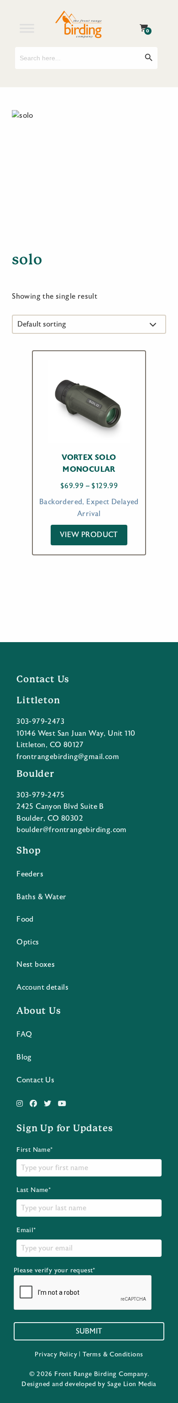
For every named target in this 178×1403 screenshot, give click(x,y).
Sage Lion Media (132, 1384)
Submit (89, 1331)
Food (25, 919)
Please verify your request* (54, 1270)
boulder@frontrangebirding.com (71, 830)
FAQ (24, 1034)
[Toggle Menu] (27, 28)
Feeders (29, 874)
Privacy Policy (56, 1354)
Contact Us (35, 1080)
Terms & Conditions (113, 1354)
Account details (42, 987)
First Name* (34, 1150)
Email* (26, 1230)
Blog (24, 1057)
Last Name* (33, 1190)
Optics (27, 942)
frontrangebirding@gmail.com (67, 757)
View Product (89, 535)
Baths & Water (41, 897)
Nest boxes (35, 964)
